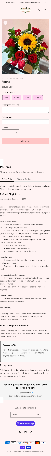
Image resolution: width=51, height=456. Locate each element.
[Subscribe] (38, 414)
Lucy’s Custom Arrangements (21, 451)
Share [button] (6, 150)
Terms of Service (24, 179)
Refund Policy (7, 179)
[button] (5, 10)
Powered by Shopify (37, 451)
